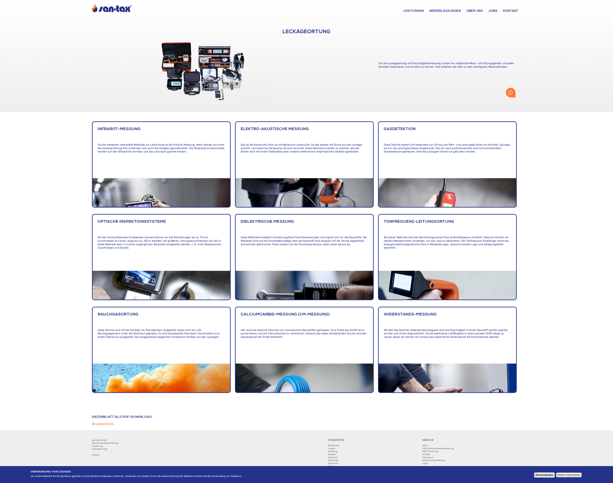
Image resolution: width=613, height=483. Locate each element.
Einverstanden (544, 475)
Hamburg (332, 451)
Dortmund (333, 463)
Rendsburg (333, 445)
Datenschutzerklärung (433, 460)
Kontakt (510, 11)
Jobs (493, 11)
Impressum (428, 457)
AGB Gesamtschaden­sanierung (438, 448)
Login (425, 463)
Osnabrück (333, 460)
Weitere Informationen (569, 475)
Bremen (332, 454)
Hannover (333, 457)
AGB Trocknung (430, 451)
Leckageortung (104, 423)
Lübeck (331, 448)
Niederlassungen (445, 11)
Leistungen (413, 11)
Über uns (475, 11)
